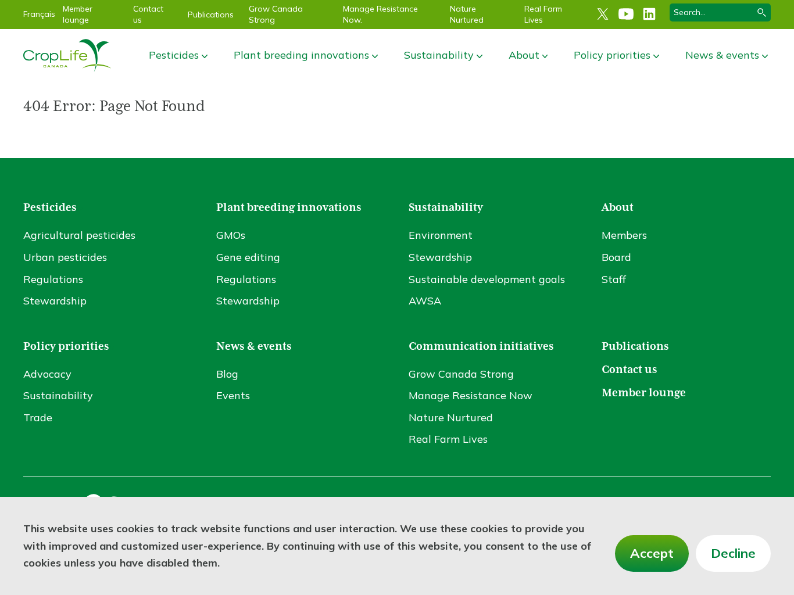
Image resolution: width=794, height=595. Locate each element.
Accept (652, 553)
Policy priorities (612, 55)
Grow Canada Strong (461, 374)
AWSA (425, 300)
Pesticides (174, 55)
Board (616, 257)
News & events (722, 55)
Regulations (53, 279)
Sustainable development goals (487, 279)
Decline (733, 553)
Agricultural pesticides (79, 235)
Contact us (629, 370)
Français (39, 14)
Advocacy (47, 374)
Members (624, 235)
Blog (227, 374)
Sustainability (439, 55)
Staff (614, 279)
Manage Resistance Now (470, 395)
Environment (441, 235)
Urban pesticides (65, 257)
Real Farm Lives (448, 439)
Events (233, 395)
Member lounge (77, 14)
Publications (211, 14)
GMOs (230, 235)
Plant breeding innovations (301, 55)
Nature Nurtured (467, 14)
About (524, 55)
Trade (37, 417)
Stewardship (55, 300)
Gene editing (248, 257)
